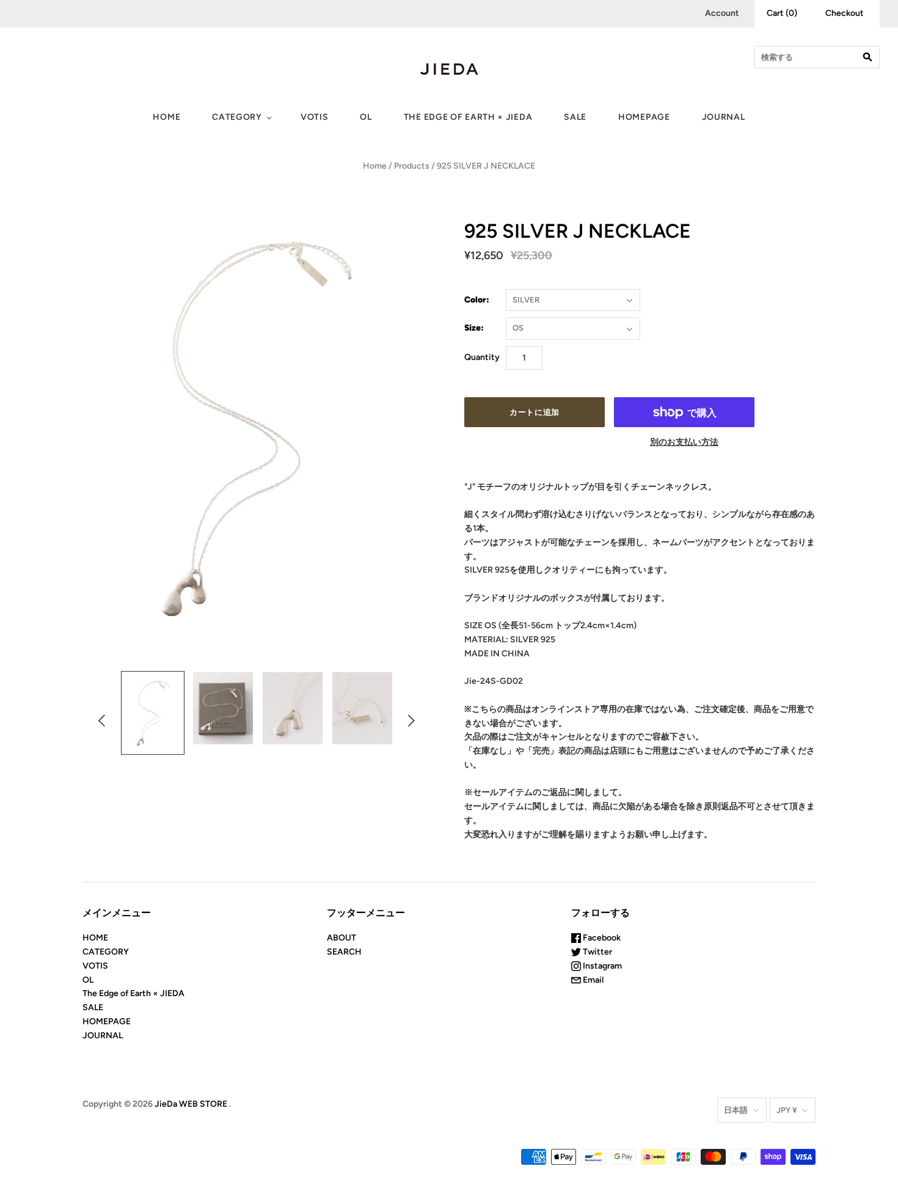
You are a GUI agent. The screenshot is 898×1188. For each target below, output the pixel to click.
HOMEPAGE (644, 117)
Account (722, 13)
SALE (575, 117)
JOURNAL (723, 117)
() (782, 13)
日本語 (736, 1110)
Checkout (844, 13)
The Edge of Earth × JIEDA (468, 117)
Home (375, 166)
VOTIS (315, 117)
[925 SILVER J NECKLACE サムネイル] (152, 713)
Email (592, 980)
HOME (166, 117)
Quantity (482, 357)
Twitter (596, 952)
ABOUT (341, 938)
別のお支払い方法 (684, 442)
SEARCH (344, 952)
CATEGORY (237, 117)
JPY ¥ (786, 1110)
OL (365, 117)
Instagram (601, 966)
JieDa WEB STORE (191, 1104)
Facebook (601, 938)
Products (411, 166)
